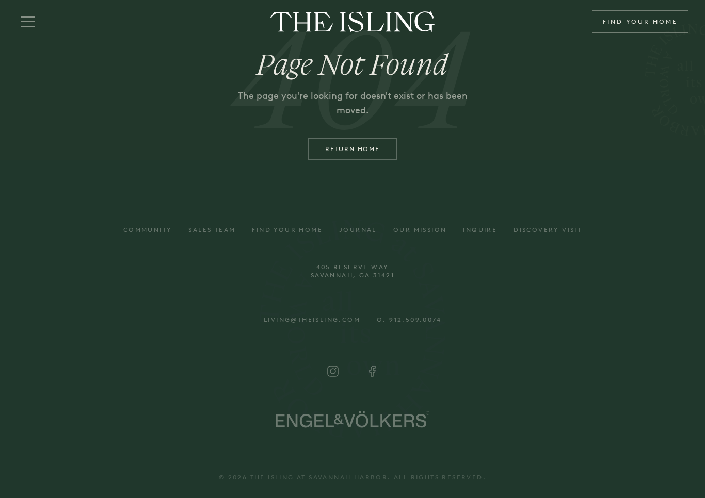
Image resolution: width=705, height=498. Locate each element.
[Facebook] (372, 371)
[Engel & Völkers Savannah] (352, 419)
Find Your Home (640, 21)
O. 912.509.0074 (409, 319)
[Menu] (28, 21)
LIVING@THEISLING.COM (312, 319)
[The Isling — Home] (352, 21)
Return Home (352, 149)
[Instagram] (333, 371)
